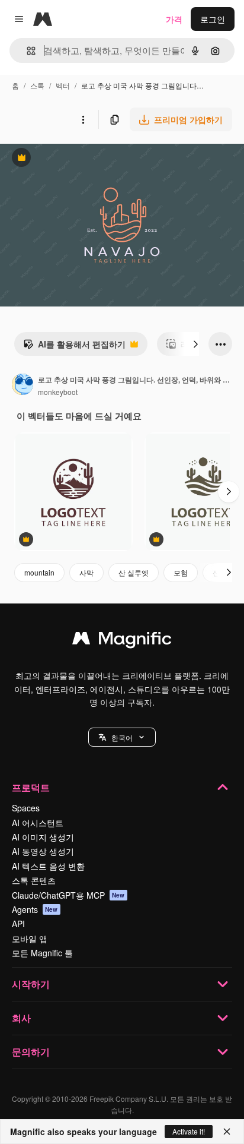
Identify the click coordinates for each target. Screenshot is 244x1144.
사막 (86, 572)
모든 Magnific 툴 (42, 953)
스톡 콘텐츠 (34, 880)
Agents (35, 909)
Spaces (26, 808)
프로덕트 (31, 787)
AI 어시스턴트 (37, 823)
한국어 (122, 737)
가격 (174, 19)
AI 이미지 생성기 (43, 837)
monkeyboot (58, 392)
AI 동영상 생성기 (43, 851)
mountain (39, 572)
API (18, 924)
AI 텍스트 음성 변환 (48, 866)
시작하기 (31, 984)
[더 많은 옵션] (83, 119)
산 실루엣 (133, 572)
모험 (181, 572)
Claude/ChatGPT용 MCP (68, 895)
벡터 (63, 85)
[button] (122, 737)
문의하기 (31, 1051)
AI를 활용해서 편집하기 (74, 347)
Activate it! (188, 1131)
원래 (68, 159)
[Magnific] (122, 641)
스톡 (37, 85)
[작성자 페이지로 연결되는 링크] (22, 385)
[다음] (195, 344)
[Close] (227, 1131)
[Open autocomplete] (26, 50)
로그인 (212, 19)
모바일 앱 (29, 938)
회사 (21, 1018)
